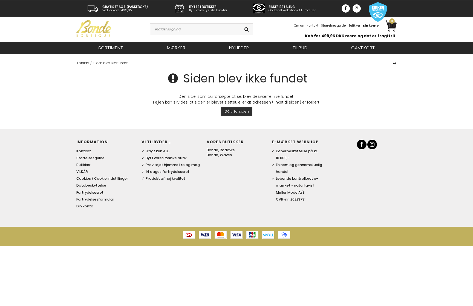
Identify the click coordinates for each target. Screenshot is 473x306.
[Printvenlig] (395, 63)
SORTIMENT (110, 47)
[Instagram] (357, 8)
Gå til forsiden (236, 111)
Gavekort (363, 47)
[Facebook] (346, 8)
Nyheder (239, 47)
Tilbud (300, 47)
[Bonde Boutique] (93, 28)
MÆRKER (176, 47)
